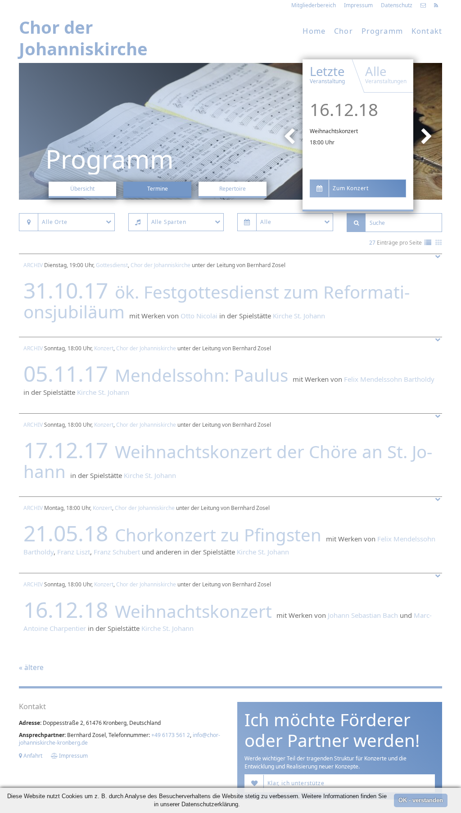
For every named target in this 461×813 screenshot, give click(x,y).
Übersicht (82, 188)
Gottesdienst (112, 265)
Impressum (358, 5)
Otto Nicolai (199, 315)
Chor (343, 31)
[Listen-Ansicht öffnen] (428, 243)
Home (314, 31)
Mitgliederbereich (313, 5)
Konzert (103, 348)
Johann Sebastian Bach (363, 615)
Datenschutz (396, 5)
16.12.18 (344, 109)
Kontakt (426, 31)
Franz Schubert (117, 551)
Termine (157, 188)
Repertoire (232, 188)
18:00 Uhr (322, 142)
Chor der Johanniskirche (160, 265)
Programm (382, 31)
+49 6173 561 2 (170, 735)
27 (372, 242)
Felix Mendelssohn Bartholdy (389, 379)
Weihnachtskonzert (334, 131)
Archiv (33, 265)
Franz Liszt (73, 551)
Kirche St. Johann (299, 315)
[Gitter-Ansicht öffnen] (438, 243)
